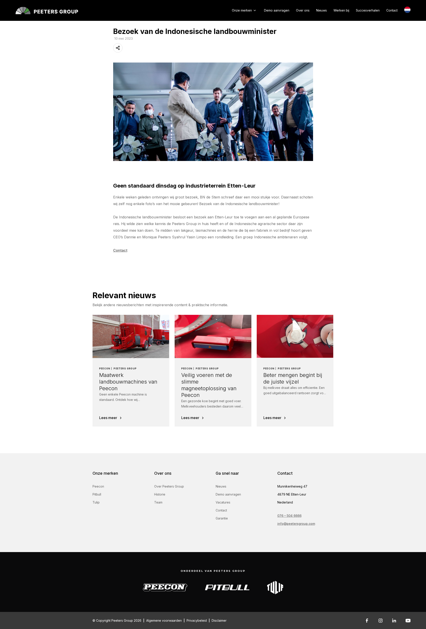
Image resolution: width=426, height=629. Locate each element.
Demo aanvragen (276, 10)
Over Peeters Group (169, 486)
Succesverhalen (368, 10)
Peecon (98, 486)
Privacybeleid (197, 620)
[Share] (117, 48)
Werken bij (341, 10)
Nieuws (321, 10)
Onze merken (242, 10)
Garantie (222, 518)
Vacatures (223, 502)
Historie (159, 494)
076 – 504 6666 (289, 515)
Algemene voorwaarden (164, 620)
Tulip (96, 502)
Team (158, 502)
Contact (392, 10)
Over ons (303, 10)
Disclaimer (219, 620)
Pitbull (97, 494)
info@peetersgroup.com (296, 523)
